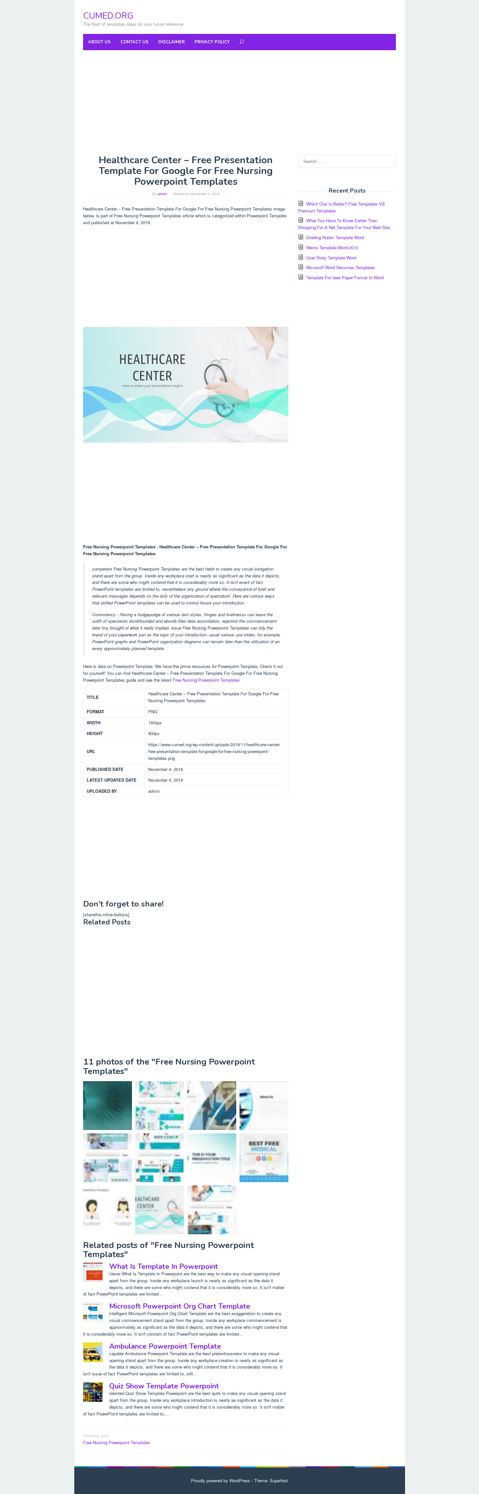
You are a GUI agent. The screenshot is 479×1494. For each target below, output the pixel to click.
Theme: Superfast (271, 1480)
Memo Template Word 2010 (332, 247)
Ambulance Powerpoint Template (165, 1346)
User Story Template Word (331, 257)
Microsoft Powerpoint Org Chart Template (179, 1306)
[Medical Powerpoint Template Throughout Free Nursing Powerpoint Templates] (107, 1209)
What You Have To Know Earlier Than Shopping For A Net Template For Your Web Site (344, 223)
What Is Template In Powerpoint (163, 1266)
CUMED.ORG (108, 16)
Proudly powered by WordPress (220, 1480)
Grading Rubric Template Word (335, 237)
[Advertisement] (239, 102)
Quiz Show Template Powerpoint (164, 1386)
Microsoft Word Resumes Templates (340, 267)
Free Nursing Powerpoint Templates (206, 680)
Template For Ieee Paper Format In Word (345, 277)
